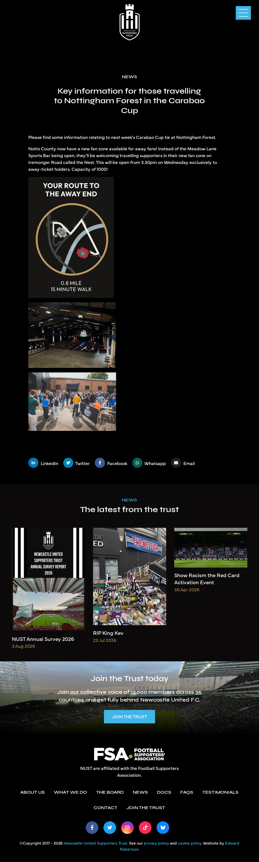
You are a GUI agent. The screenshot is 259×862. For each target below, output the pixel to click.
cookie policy (189, 843)
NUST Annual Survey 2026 (43, 638)
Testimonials (220, 792)
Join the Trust (129, 716)
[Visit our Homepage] (129, 21)
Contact (105, 807)
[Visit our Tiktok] (145, 827)
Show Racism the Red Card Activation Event (207, 578)
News (129, 500)
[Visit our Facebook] (92, 827)
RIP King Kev (108, 632)
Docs (164, 792)
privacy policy (156, 843)
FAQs (186, 792)
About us (32, 792)
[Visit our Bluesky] (163, 827)
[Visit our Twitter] (109, 827)
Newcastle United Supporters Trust (95, 843)
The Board (110, 792)
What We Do (70, 792)
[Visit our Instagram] (127, 827)
